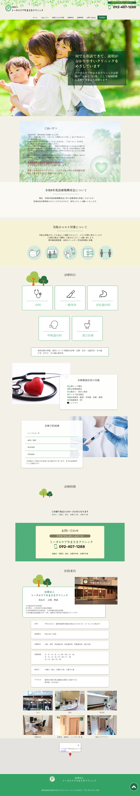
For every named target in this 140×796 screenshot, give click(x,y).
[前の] (2, 68)
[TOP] (134, 787)
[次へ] (137, 68)
